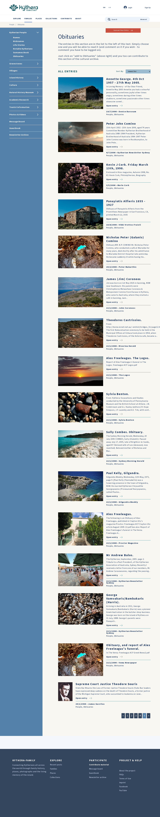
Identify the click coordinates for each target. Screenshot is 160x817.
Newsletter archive (97, 777)
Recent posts (56, 764)
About (78, 18)
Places (39, 18)
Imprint (122, 782)
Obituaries (18, 56)
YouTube (123, 790)
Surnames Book (21, 52)
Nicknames (18, 41)
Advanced (143, 19)
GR (109, 8)
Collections (51, 18)
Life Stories (19, 45)
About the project (127, 770)
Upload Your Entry (121, 30)
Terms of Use (125, 778)
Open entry (112, 106)
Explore (17, 18)
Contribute (66, 18)
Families (28, 18)
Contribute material (99, 764)
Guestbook (94, 773)
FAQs (121, 774)
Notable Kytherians (22, 48)
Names (16, 37)
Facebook (123, 786)
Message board (96, 769)
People (11, 25)
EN (104, 8)
